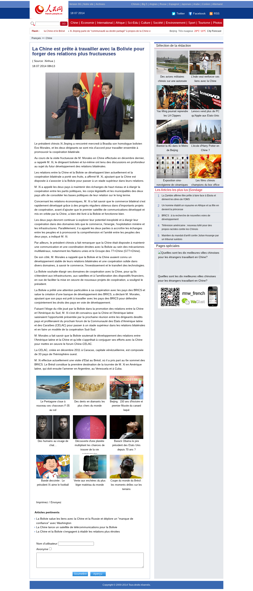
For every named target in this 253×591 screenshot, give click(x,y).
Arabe (196, 4)
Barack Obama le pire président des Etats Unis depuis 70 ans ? (126, 445)
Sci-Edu (133, 22)
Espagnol (174, 4)
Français (36, 38)
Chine (74, 22)
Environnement (175, 22)
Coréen (206, 4)
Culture (145, 22)
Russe (163, 4)
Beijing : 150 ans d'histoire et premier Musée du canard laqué (126, 405)
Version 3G (75, 4)
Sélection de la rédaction (173, 45)
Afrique (120, 22)
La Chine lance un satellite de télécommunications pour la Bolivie (76, 527)
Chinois (135, 4)
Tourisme (204, 22)
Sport (191, 22)
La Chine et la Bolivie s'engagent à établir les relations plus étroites (78, 531)
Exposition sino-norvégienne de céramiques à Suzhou (172, 184)
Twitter (181, 13)
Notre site (88, 4)
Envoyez (56, 502)
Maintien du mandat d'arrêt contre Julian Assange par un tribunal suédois (190, 237)
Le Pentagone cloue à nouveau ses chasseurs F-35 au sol (53, 405)
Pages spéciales (167, 246)
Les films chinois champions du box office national (205, 184)
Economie (87, 22)
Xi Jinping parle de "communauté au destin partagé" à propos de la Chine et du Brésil (108, 31)
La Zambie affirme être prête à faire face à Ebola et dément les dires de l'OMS (189, 197)
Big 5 (144, 4)
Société (158, 22)
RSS (216, 13)
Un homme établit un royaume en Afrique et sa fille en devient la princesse (190, 207)
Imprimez (42, 502)
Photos (217, 22)
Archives (100, 4)
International (105, 22)
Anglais (153, 4)
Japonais (186, 4)
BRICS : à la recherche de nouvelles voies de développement (186, 217)
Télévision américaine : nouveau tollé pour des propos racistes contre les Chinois (187, 227)
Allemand (217, 4)
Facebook (199, 13)
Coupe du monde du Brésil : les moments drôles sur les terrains (126, 485)
